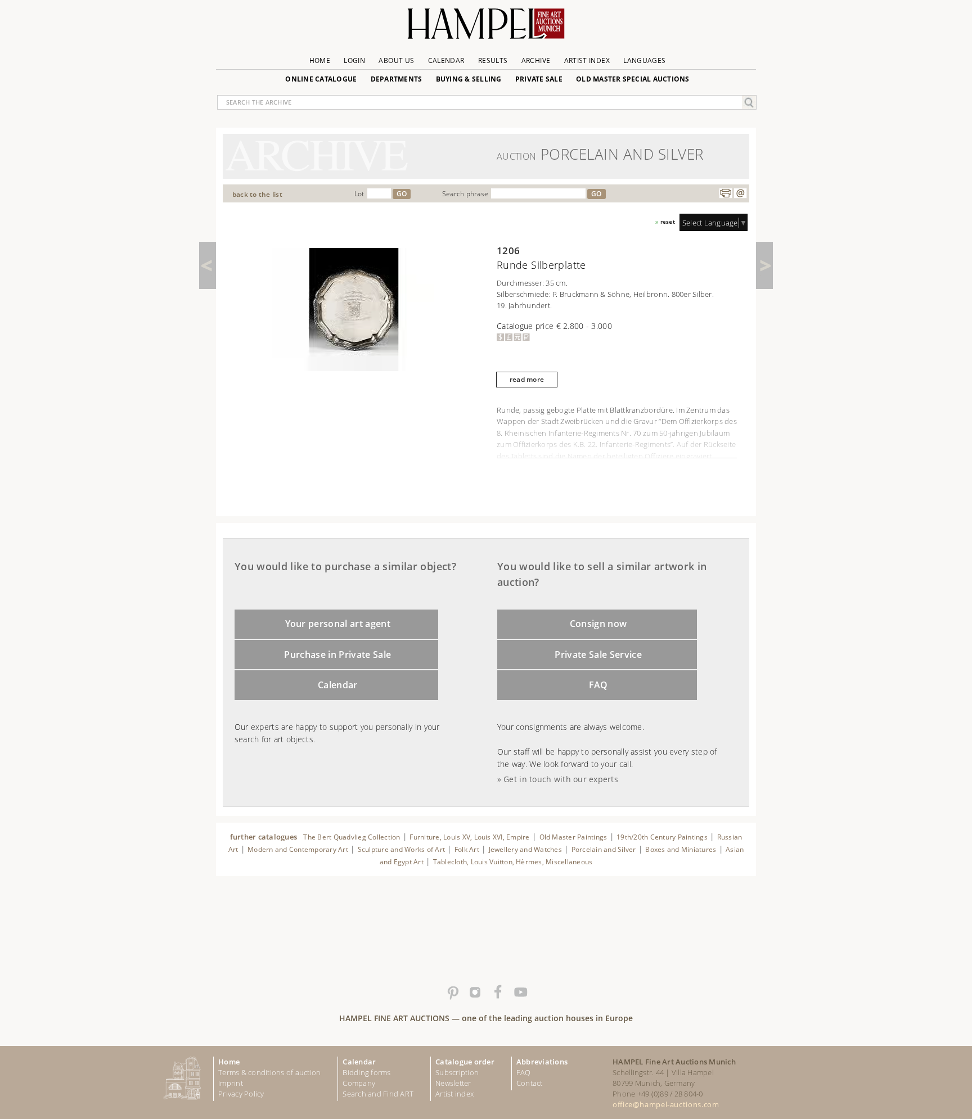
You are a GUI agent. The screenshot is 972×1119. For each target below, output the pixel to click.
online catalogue (321, 79)
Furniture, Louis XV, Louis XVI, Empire (469, 837)
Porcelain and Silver (604, 849)
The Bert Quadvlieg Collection (351, 837)
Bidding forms (366, 1072)
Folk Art (466, 849)
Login (354, 60)
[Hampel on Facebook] (497, 992)
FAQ (598, 685)
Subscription (457, 1072)
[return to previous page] (207, 265)
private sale (538, 79)
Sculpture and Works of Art (401, 849)
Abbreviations (542, 1062)
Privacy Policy (241, 1094)
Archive (536, 60)
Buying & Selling (469, 79)
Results (493, 60)
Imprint (230, 1083)
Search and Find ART (378, 1094)
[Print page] (725, 193)
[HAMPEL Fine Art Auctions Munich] (486, 28)
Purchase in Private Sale (337, 654)
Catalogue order (464, 1062)
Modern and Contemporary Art (298, 849)
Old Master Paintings (573, 837)
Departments (396, 79)
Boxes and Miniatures (680, 849)
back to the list (257, 194)
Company (359, 1083)
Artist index (454, 1094)
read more (527, 379)
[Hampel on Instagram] (474, 992)
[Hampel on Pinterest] (452, 992)
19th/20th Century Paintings (662, 837)
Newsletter (453, 1083)
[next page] (764, 265)
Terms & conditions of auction (269, 1072)
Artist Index (587, 60)
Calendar (446, 60)
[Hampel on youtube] (519, 992)
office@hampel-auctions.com (666, 1104)
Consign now (598, 623)
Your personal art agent (338, 623)
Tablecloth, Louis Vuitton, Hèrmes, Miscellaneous (513, 862)
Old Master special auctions (633, 79)
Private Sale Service (598, 654)
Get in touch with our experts (560, 779)
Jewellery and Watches (525, 849)
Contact (529, 1083)
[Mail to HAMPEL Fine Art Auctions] (740, 193)
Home (319, 60)
